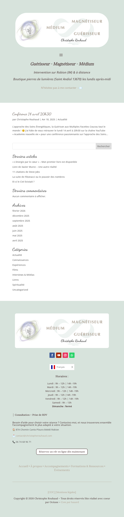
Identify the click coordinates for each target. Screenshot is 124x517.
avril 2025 (17, 240)
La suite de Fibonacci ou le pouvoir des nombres (38, 176)
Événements (62, 470)
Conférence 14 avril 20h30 (31, 114)
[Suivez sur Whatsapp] (72, 355)
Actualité (62, 119)
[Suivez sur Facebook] (52, 355)
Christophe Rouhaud (28, 119)
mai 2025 (17, 235)
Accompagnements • (57, 466)
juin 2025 (17, 230)
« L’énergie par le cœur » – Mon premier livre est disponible (44, 161)
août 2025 (17, 225)
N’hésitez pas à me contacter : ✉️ (62, 88)
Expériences (19, 264)
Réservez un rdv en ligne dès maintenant (62, 451)
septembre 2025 (21, 220)
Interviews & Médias (23, 274)
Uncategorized (20, 289)
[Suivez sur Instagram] (65, 355)
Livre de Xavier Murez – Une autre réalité (34, 166)
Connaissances (20, 259)
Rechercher (103, 146)
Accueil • (25, 466)
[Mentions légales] (65, 492)
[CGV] (51, 492)
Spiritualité (18, 284)
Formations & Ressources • (88, 466)
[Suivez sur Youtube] (58, 355)
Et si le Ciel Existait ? (23, 181)
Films (15, 269)
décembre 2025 (20, 215)
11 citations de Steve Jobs (26, 171)
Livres (15, 279)
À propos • (37, 466)
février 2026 (18, 210)
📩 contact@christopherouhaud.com (32, 435)
